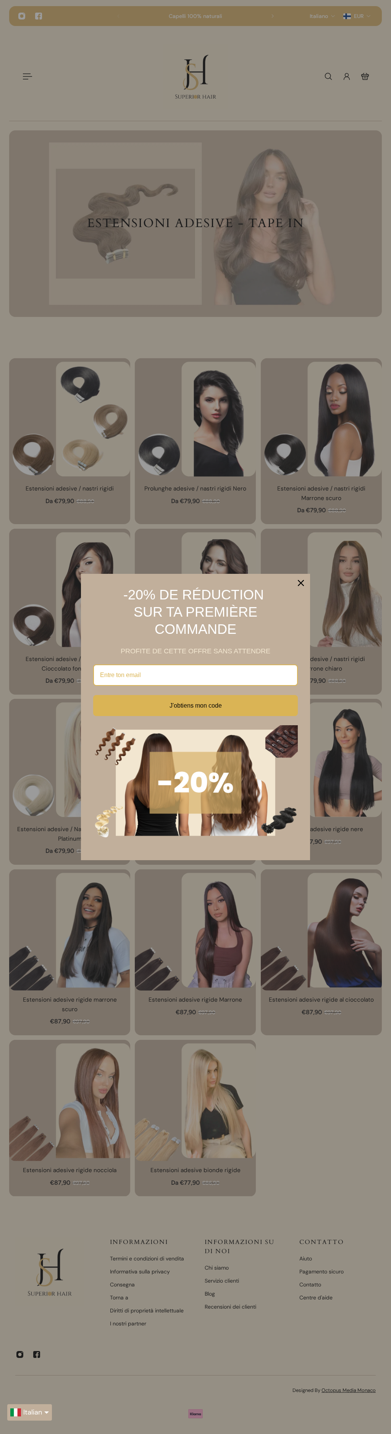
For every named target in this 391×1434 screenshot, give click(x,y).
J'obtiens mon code (196, 705)
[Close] (301, 583)
